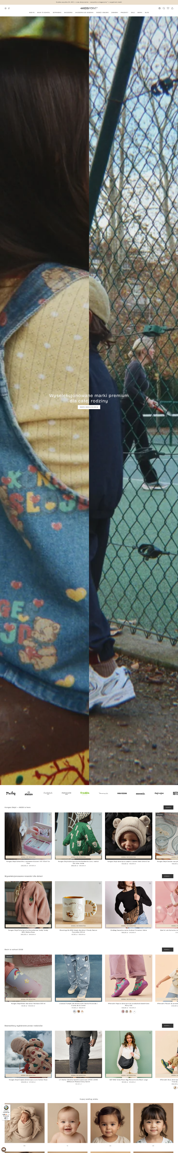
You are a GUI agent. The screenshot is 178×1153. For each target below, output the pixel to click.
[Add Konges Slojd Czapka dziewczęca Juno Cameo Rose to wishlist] (49, 1033)
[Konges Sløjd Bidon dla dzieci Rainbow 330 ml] (28, 978)
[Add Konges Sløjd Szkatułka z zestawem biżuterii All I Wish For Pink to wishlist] (49, 814)
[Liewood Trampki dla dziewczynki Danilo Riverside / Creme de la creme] (78, 978)
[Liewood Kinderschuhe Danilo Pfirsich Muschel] (78, 1011)
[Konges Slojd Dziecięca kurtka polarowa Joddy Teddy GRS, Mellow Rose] (28, 904)
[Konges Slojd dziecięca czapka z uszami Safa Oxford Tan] (128, 836)
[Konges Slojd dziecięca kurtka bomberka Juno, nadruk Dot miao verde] (78, 836)
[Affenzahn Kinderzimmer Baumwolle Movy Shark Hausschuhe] (130, 1011)
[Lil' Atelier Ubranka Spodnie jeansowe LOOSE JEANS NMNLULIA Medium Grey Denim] (78, 1054)
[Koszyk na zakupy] (172, 8)
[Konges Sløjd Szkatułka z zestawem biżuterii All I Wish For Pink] (28, 836)
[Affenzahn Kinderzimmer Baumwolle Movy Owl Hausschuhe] (123, 1011)
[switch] (6, 1118)
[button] (57, 12)
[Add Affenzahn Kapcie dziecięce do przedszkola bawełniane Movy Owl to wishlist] (150, 957)
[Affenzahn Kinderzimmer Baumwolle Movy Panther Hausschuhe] (126, 1011)
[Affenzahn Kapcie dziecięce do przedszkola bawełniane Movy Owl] (128, 978)
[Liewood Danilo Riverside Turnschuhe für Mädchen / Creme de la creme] (74, 1011)
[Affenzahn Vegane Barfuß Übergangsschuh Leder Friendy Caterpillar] (175, 1087)
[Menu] (9, 1105)
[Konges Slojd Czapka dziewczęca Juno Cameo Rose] (28, 1054)
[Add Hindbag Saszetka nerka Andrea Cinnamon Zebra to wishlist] (150, 883)
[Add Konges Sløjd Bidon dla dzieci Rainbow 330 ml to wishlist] (49, 957)
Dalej (175, 836)
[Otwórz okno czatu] (3, 1149)
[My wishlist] (168, 8)
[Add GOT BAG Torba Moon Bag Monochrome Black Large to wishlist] (150, 1033)
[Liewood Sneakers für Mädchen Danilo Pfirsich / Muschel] (82, 1011)
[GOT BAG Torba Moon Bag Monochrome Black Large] (128, 1054)
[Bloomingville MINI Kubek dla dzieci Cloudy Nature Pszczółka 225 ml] (78, 904)
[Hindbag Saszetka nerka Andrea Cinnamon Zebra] (128, 904)
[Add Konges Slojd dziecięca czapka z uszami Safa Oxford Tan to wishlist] (150, 814)
